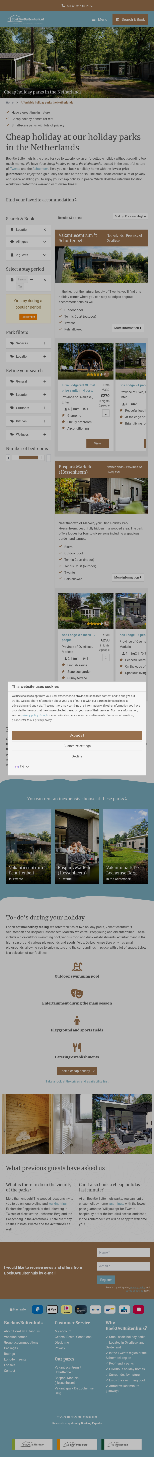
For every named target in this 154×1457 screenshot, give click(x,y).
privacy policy (29, 715)
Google (44, 715)
